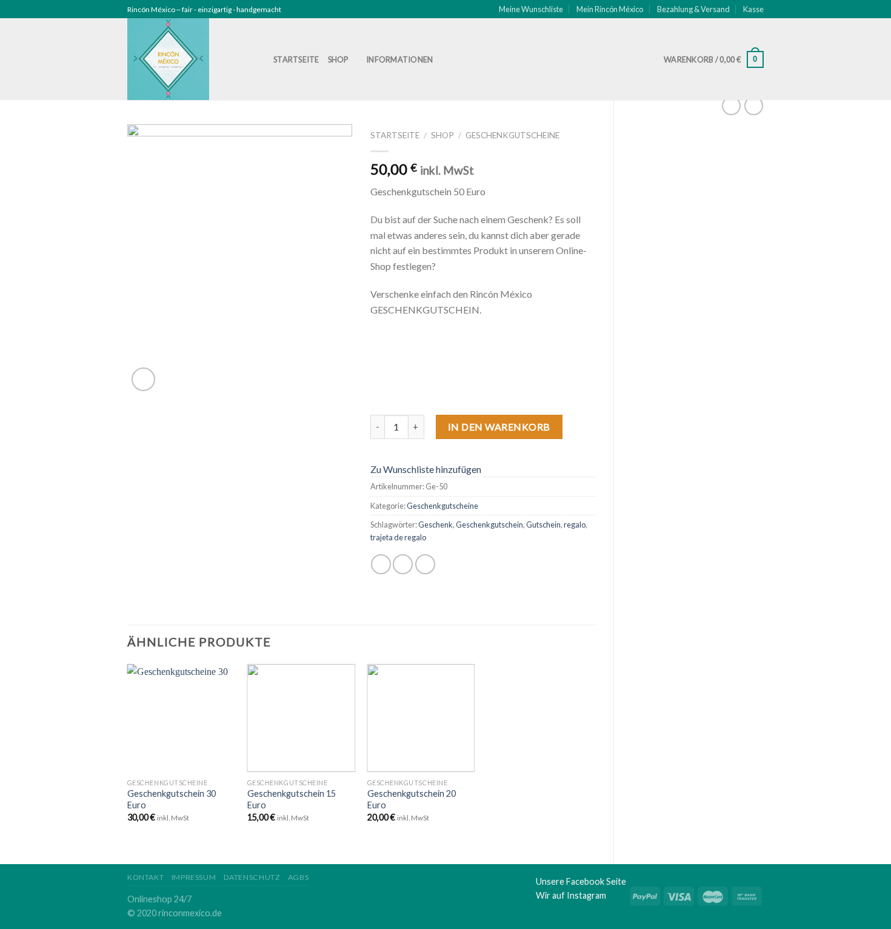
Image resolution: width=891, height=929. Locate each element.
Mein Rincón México (609, 9)
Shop (338, 59)
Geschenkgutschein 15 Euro (291, 799)
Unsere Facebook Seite (581, 881)
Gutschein (543, 524)
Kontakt (145, 877)
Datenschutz (252, 877)
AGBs (298, 877)
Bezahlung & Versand (693, 9)
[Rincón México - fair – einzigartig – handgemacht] (191, 59)
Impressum (194, 877)
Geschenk (435, 524)
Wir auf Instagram (571, 895)
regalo (575, 524)
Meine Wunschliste (531, 9)
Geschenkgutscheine (512, 135)
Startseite (296, 59)
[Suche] (455, 59)
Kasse (753, 9)
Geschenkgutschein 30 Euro (171, 799)
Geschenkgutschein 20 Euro (411, 799)
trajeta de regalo (398, 537)
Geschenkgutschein (489, 524)
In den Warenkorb (499, 426)
